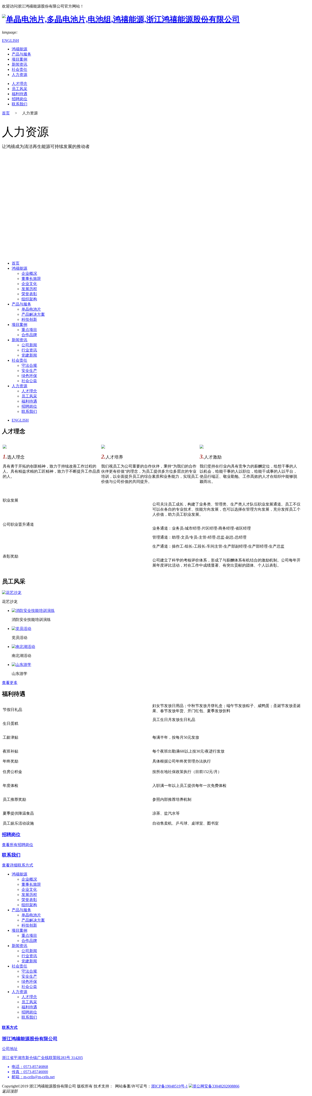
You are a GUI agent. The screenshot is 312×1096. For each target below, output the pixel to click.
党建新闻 (29, 355)
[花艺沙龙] (11, 592)
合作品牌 (29, 335)
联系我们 (19, 104)
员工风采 (19, 89)
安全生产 (29, 370)
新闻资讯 (19, 64)
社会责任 (19, 69)
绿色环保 (29, 376)
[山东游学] (21, 665)
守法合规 (29, 365)
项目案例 (19, 59)
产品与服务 (21, 54)
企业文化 (29, 284)
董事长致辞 (31, 278)
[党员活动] (21, 628)
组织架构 (29, 299)
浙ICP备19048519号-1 (169, 1086)
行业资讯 (29, 350)
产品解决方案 (33, 314)
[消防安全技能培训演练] (33, 610)
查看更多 (10, 683)
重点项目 (29, 330)
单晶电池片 (31, 309)
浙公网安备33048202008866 (216, 1086)
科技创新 (29, 319)
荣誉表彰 (29, 294)
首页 (6, 113)
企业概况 (29, 273)
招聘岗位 (19, 99)
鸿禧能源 (19, 49)
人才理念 (19, 84)
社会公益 (29, 381)
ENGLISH (10, 40)
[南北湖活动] (23, 647)
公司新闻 (29, 345)
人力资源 (19, 75)
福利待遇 (19, 94)
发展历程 (29, 289)
